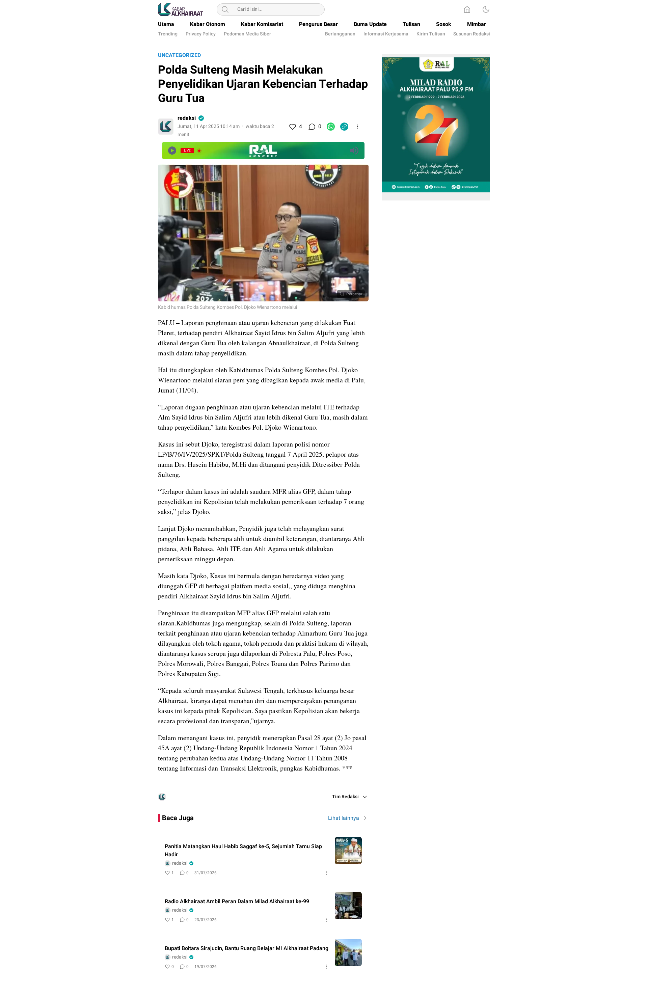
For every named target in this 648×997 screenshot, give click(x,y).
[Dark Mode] (486, 9)
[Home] (467, 9)
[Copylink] (344, 127)
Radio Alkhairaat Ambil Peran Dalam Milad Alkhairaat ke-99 (237, 901)
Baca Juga (178, 818)
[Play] (172, 150)
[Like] (292, 127)
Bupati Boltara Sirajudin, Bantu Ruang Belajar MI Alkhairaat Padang (246, 948)
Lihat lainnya (343, 818)
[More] (358, 127)
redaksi (187, 118)
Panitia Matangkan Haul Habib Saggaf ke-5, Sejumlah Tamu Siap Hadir (243, 850)
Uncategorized (179, 55)
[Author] (165, 126)
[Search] (225, 9)
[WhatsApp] (331, 127)
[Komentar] (311, 127)
